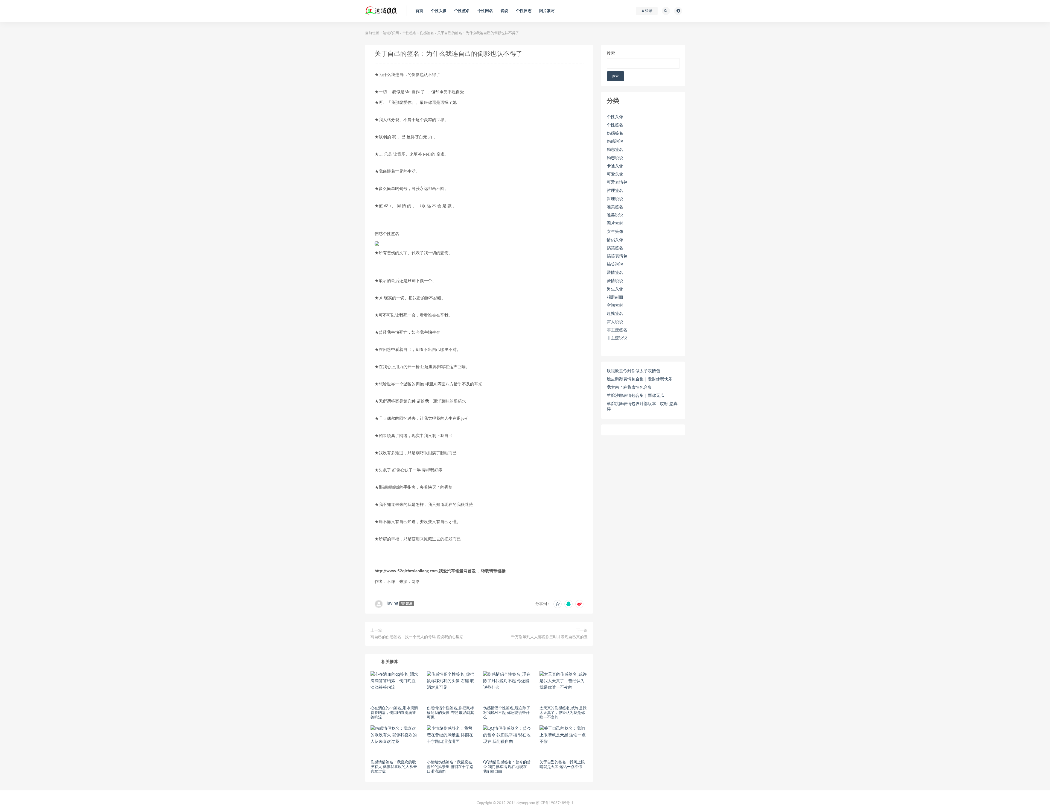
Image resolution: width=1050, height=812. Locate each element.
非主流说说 (617, 338)
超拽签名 (615, 314)
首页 (419, 11)
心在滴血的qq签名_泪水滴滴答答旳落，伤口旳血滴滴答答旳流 (394, 712)
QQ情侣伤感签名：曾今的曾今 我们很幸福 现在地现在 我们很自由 (506, 766)
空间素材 (615, 305)
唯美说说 (615, 215)
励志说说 (615, 158)
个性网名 (485, 11)
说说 (504, 11)
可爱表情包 (617, 182)
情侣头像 (615, 240)
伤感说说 (615, 141)
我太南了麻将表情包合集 (629, 387)
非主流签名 (617, 330)
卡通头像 (615, 166)
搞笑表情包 (617, 256)
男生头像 (615, 289)
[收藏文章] (557, 604)
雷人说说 (615, 322)
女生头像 (615, 232)
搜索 (611, 53)
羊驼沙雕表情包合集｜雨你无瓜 (635, 396)
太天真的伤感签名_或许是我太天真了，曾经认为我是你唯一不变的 (562, 712)
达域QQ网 (391, 33)
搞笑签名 (615, 248)
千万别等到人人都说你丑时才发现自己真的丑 (549, 637)
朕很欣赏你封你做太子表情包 (633, 371)
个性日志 (524, 11)
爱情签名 (615, 273)
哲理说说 (615, 199)
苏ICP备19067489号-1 (554, 803)
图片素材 (547, 11)
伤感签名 (427, 33)
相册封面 (615, 297)
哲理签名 (615, 191)
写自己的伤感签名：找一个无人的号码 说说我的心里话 (417, 637)
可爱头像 (615, 174)
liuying (392, 603)
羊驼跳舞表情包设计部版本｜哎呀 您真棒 (642, 406)
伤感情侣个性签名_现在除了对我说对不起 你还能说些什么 (506, 712)
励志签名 (615, 150)
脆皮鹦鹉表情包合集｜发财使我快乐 (639, 379)
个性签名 (462, 11)
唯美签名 (615, 207)
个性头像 (439, 11)
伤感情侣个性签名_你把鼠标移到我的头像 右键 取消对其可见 (450, 712)
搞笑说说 (615, 264)
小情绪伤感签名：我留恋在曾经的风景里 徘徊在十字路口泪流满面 (450, 766)
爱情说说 (615, 281)
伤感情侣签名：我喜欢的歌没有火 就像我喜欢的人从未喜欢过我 (394, 766)
